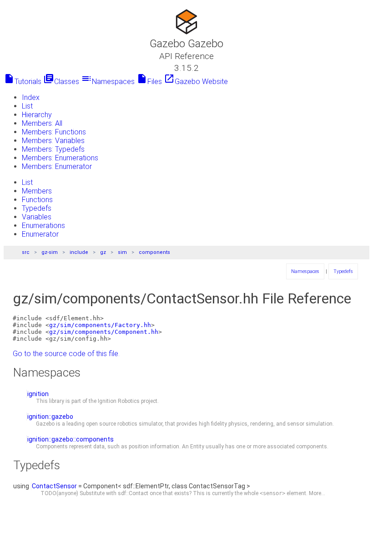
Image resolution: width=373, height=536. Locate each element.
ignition (38, 393)
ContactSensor (54, 486)
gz (103, 252)
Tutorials (22, 81)
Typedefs (36, 208)
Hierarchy (37, 114)
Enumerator (40, 234)
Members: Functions (54, 132)
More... (317, 493)
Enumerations (43, 225)
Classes (61, 81)
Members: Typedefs (53, 149)
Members (37, 191)
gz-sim (49, 252)
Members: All (42, 123)
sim (122, 252)
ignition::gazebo (50, 416)
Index (31, 97)
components (154, 252)
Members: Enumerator (57, 166)
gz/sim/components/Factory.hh (100, 325)
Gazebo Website (196, 81)
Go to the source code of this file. (66, 353)
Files (149, 81)
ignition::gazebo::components (70, 439)
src (26, 252)
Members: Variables (53, 140)
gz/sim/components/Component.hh (103, 331)
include (79, 252)
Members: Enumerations (60, 158)
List (27, 106)
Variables (36, 217)
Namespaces (108, 81)
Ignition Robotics (119, 401)
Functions (37, 199)
